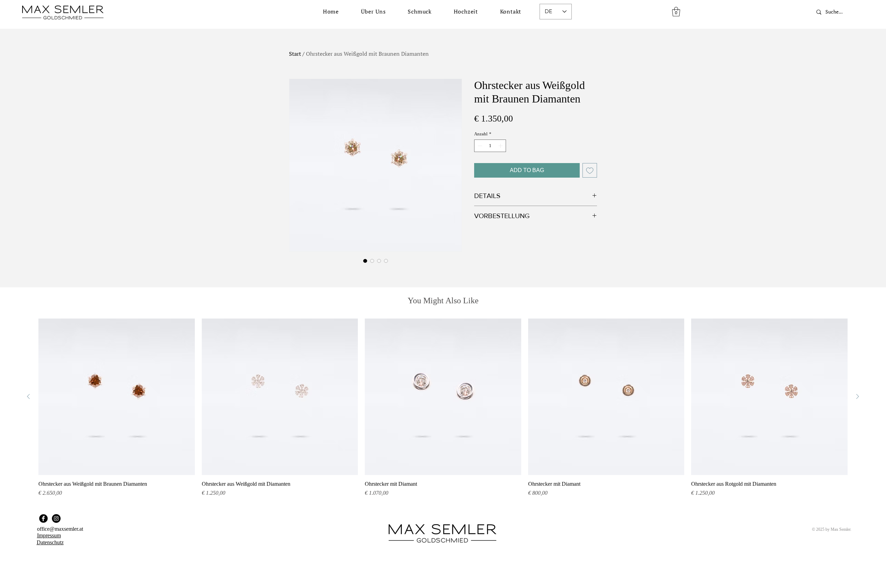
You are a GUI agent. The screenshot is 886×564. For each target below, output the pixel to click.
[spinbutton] (490, 146)
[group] (443, 408)
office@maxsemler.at (60, 529)
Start (295, 53)
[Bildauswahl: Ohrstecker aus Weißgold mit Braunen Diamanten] (365, 260)
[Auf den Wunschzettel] (589, 170)
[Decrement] (479, 146)
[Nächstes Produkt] (857, 396)
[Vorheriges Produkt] (28, 396)
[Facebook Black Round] (43, 518)
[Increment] (501, 146)
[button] (419, 11)
